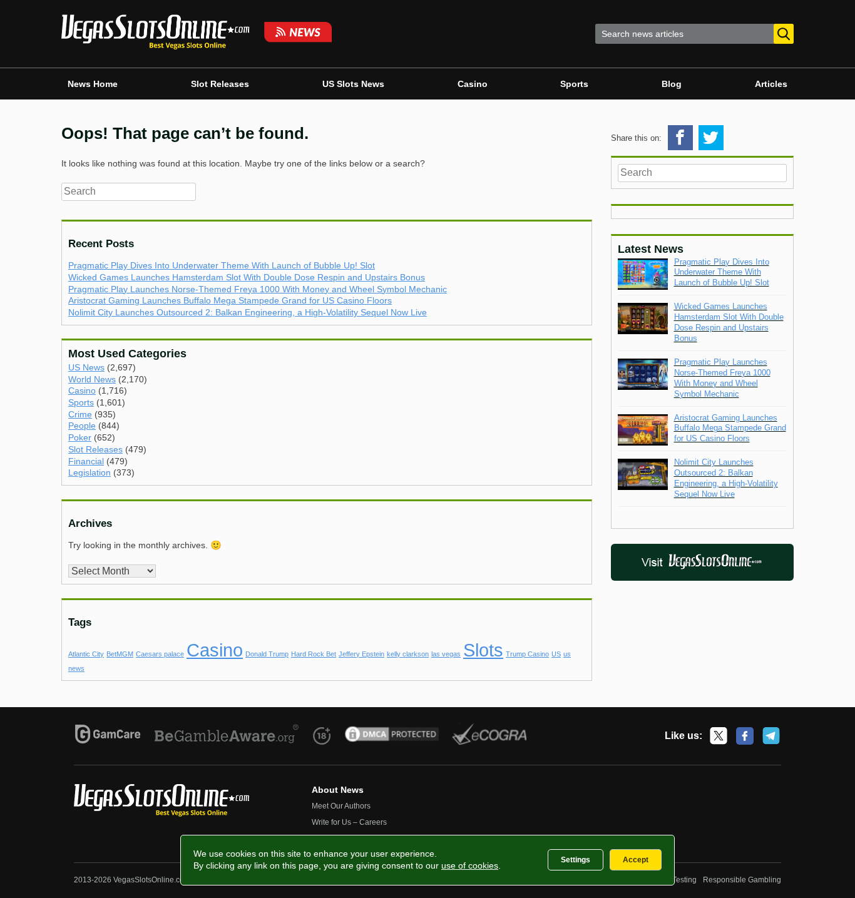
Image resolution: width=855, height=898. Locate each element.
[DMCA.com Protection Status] (392, 736)
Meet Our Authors (341, 806)
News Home (93, 84)
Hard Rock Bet (313, 654)
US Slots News (353, 84)
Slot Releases (220, 84)
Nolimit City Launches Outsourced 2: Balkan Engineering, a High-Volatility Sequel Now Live (247, 312)
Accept (635, 859)
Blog (672, 84)
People (82, 426)
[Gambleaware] (227, 736)
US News (86, 367)
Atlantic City (86, 654)
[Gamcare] (108, 736)
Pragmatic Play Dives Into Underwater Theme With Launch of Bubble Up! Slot (221, 265)
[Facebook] (745, 736)
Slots (483, 650)
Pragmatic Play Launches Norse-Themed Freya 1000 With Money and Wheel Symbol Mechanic (257, 289)
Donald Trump (267, 654)
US (556, 654)
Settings (575, 859)
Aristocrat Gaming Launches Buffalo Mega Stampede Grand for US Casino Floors (230, 300)
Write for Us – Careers (349, 822)
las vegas (446, 654)
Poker (79, 437)
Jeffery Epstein (361, 654)
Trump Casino (527, 654)
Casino (473, 84)
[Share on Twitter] (711, 137)
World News (92, 379)
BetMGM (119, 654)
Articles (771, 84)
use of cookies (469, 865)
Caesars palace (160, 654)
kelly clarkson (408, 654)
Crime (80, 414)
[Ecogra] (490, 736)
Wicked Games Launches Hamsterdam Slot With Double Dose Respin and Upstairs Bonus (246, 277)
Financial (86, 461)
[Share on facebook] (680, 137)
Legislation (89, 472)
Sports (574, 84)
